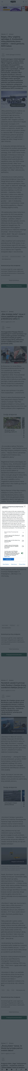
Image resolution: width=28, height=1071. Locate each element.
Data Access (14, 564)
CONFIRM (8, 559)
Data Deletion (6, 564)
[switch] (22, 536)
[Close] (25, 506)
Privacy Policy (22, 564)
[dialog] (14, 535)
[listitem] (14, 532)
